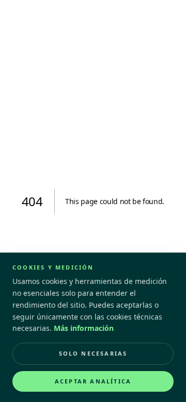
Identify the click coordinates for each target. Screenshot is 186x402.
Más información (84, 328)
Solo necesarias (93, 353)
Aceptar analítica (93, 381)
